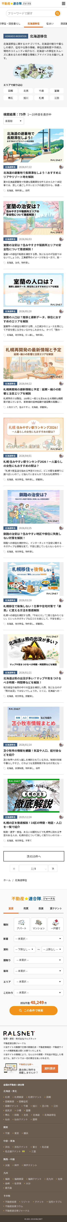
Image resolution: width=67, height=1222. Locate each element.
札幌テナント (35, 1097)
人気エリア (12, 407)
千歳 (41, 90)
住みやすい (24, 407)
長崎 (7, 1183)
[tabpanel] (33, 966)
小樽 (19, 1110)
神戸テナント (30, 1165)
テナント (39, 1201)
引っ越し (29, 334)
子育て (28, 840)
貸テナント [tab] (56, 908)
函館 (10, 90)
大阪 (7, 1165)
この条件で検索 (33, 1010)
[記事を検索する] (57, 13)
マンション (39, 928)
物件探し (19, 190)
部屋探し (44, 407)
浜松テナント (21, 1146)
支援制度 (19, 768)
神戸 (16, 1165)
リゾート (25, 1201)
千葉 (7, 1133)
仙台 (7, 1119)
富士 (35, 1146)
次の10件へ (34, 856)
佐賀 (60, 1179)
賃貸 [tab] (11, 908)
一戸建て (55, 928)
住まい (50, 23)
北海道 (10, 190)
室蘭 (56, 90)
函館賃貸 (9, 1101)
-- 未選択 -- (23, 960)
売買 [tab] (26, 908)
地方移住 (19, 334)
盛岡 (35, 1119)
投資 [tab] (41, 908)
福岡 (7, 1179)
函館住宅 (23, 1101)
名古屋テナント (13, 1151)
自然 (27, 190)
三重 (33, 1151)
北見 (26, 90)
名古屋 (45, 1146)
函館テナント (12, 1106)
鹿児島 (8, 1187)
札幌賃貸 (18, 1097)
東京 (16, 1133)
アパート (21, 928)
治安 (17, 262)
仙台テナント (21, 1119)
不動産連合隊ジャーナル (17, 1210)
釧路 (16, 1114)
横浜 (26, 1133)
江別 (56, 98)
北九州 (49, 1179)
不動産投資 (10, 1201)
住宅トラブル (55, 1201)
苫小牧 (45, 1106)
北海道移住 (33, 23)
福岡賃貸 (18, 1179)
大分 (28, 1183)
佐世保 (17, 1183)
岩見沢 (8, 1110)
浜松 (7, 1146)
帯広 (10, 98)
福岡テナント (35, 1179)
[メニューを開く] (63, 3)
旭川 (26, 98)
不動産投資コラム (14, 1206)
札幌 (41, 98)
